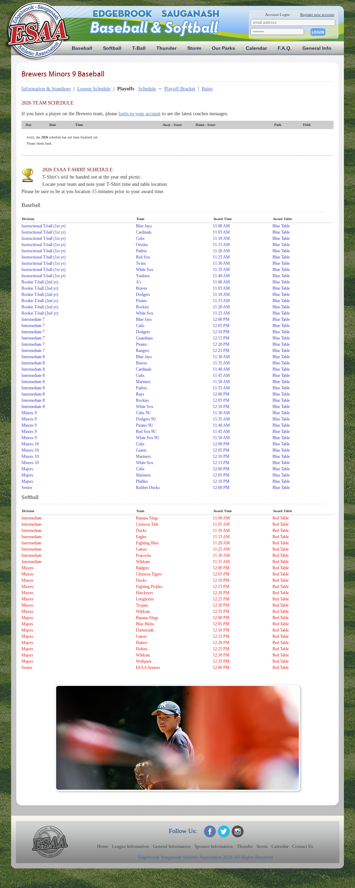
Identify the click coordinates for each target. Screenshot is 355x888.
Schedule (147, 88)
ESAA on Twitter (224, 831)
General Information (172, 846)
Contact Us (302, 846)
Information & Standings (46, 88)
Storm (194, 48)
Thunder (166, 48)
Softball (112, 48)
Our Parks (223, 48)
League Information (130, 846)
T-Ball (139, 48)
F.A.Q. (285, 48)
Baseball (82, 48)
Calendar (256, 48)
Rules (207, 88)
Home (102, 846)
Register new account (317, 14)
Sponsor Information (213, 846)
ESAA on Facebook (210, 831)
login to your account (140, 113)
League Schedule (94, 88)
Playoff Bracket (179, 88)
